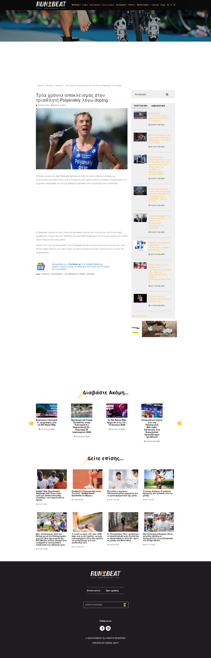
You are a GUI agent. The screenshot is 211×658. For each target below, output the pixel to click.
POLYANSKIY (57, 274)
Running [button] (75, 4)
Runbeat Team (44, 105)
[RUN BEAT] (51, 5)
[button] (31, 423)
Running (49, 85)
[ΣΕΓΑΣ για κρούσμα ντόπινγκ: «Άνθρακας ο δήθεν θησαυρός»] (140, 245)
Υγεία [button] (131, 4)
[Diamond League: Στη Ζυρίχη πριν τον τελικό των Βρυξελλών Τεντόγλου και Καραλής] (140, 217)
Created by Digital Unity (105, 642)
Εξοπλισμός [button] (143, 4)
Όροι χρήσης (112, 590)
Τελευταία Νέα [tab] (140, 105)
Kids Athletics (95, 4)
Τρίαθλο (59, 85)
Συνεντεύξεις (108, 4)
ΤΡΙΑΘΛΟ (45, 274)
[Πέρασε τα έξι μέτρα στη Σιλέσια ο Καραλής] (140, 298)
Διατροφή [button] (121, 4)
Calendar (155, 4)
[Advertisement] (73, 66)
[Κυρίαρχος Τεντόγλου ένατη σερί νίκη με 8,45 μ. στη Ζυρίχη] (140, 115)
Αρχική (40, 85)
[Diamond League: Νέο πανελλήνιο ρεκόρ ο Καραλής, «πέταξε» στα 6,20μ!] (140, 137)
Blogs (163, 4)
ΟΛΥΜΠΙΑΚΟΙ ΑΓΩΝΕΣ (75, 274)
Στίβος (85, 4)
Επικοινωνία (93, 590)
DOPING (91, 274)
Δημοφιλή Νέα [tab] (158, 106)
